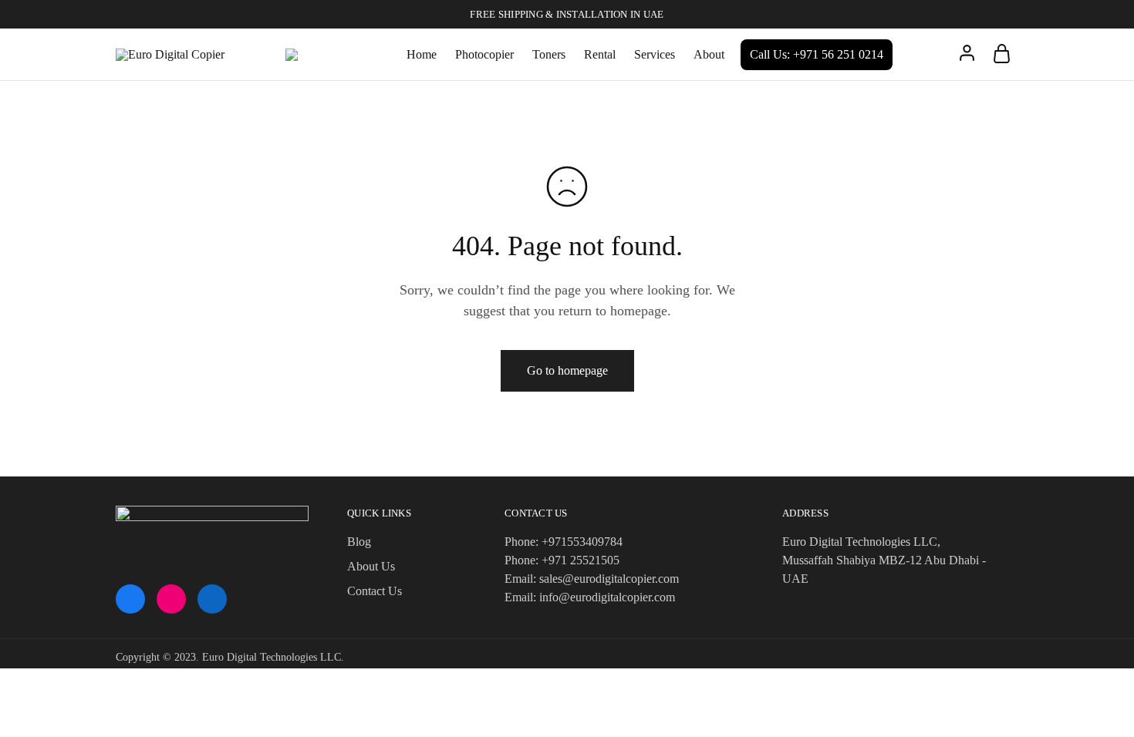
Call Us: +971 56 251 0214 (816, 54)
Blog (359, 541)
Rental (600, 54)
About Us (371, 566)
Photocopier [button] (484, 54)
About (709, 54)
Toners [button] (548, 54)
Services (654, 54)
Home (422, 54)
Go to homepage (567, 370)
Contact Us (374, 590)
